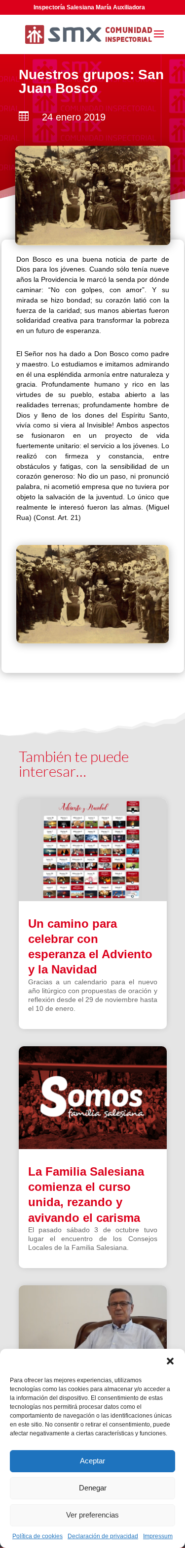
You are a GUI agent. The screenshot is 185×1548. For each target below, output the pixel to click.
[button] (170, 1361)
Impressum (158, 1536)
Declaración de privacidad (103, 1536)
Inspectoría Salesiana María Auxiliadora (89, 7)
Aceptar (92, 1461)
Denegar (93, 1488)
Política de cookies (37, 1536)
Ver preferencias (92, 1515)
